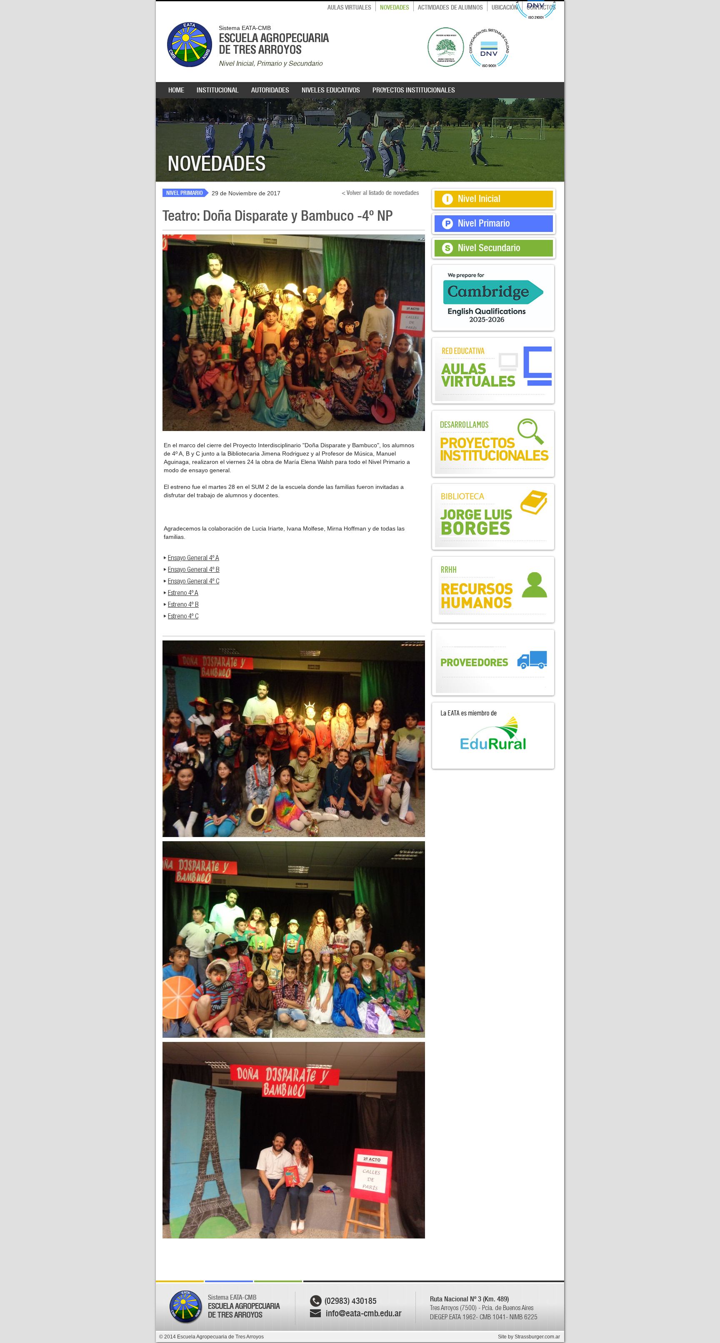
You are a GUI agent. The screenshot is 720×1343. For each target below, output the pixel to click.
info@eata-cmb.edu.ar (364, 1313)
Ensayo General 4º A (193, 557)
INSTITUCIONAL (218, 90)
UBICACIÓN (505, 7)
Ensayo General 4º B (194, 569)
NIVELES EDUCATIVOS (331, 90)
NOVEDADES (394, 7)
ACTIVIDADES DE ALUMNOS (450, 7)
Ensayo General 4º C (193, 581)
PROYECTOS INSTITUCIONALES (413, 90)
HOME (176, 90)
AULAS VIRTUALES (349, 7)
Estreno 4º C (183, 616)
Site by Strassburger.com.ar (529, 1337)
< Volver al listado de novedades (380, 193)
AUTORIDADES (270, 90)
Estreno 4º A (183, 592)
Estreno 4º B (183, 604)
